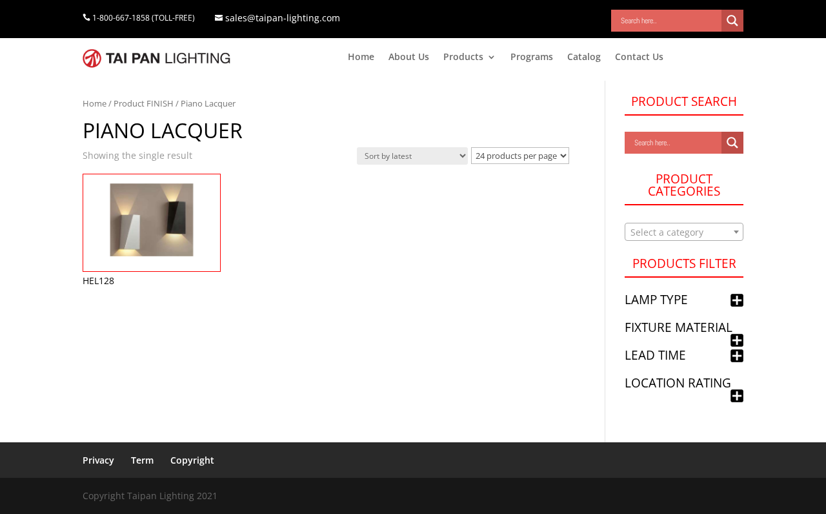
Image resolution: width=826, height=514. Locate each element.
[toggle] (736, 301)
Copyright (192, 460)
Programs (531, 57)
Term (142, 460)
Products (463, 57)
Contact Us (639, 57)
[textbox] (684, 232)
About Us (408, 57)
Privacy (98, 460)
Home (361, 57)
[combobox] (684, 232)
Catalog (584, 57)
